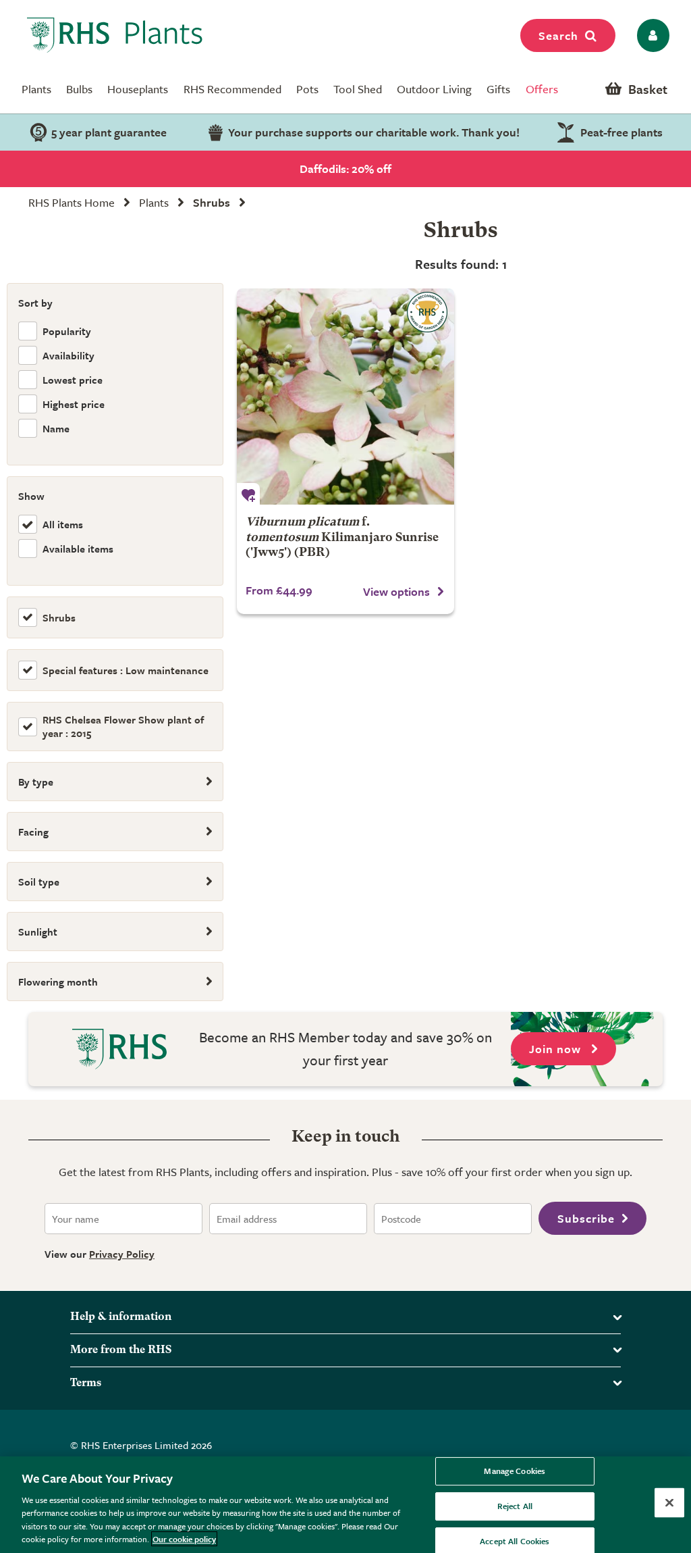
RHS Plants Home (71, 202)
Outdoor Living (434, 88)
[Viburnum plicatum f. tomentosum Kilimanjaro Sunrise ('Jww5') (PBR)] (345, 396)
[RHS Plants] (115, 35)
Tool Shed (357, 88)
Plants (36, 88)
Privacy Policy (122, 1253)
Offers (542, 88)
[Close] (669, 1503)
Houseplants (137, 88)
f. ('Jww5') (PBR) (342, 537)
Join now (556, 1048)
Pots (307, 88)
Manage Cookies (514, 1471)
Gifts (498, 88)
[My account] (651, 35)
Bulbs (79, 88)
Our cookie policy (184, 1539)
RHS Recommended (232, 88)
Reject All (514, 1506)
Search (558, 35)
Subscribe (586, 1218)
